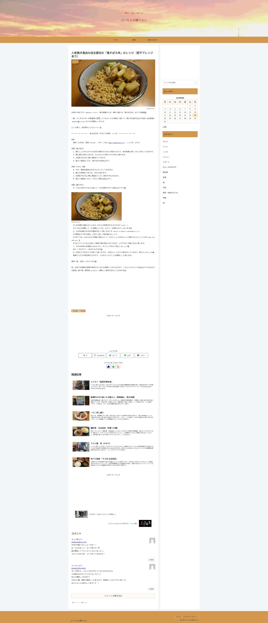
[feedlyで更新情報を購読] (113, 367)
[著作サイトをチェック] (108, 367)
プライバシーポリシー (190, 616)
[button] (141, 355)
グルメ (76, 311)
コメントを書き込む (113, 596)
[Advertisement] (113, 289)
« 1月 (164, 126)
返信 (152, 560)
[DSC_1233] (96, 206)
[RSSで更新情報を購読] (118, 367)
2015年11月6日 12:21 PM (78, 542)
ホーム (179, 616)
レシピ (83, 311)
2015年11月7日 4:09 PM (78, 568)
